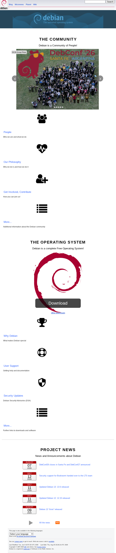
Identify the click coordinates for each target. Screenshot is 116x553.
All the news (44, 522)
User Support (11, 365)
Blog (11, 4)
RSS (57, 523)
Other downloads (58, 313)
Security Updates (13, 395)
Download (58, 303)
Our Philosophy (12, 162)
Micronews (19, 4)
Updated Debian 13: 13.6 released (54, 487)
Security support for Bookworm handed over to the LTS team (65, 476)
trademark (26, 549)
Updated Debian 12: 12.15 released (54, 498)
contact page (18, 541)
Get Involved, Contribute (17, 192)
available (51, 541)
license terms (41, 547)
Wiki (35, 4)
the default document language (26, 536)
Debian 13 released (50, 509)
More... (8, 222)
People (7, 132)
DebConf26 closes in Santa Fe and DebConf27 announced (64, 464)
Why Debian (10, 335)
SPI (25, 547)
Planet (28, 4)
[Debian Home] (4, 5)
